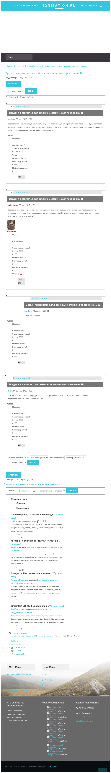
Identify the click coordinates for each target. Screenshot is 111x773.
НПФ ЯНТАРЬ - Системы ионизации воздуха (25, 767)
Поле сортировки (56, 458)
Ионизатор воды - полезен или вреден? (33, 514)
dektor (14, 521)
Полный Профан (19, 580)
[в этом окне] (57, 606)
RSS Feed (17, 651)
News (15, 641)
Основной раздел (33, 66)
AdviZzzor (15, 609)
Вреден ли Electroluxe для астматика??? (33, 573)
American (27, 78)
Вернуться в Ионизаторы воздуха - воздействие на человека (33, 484)
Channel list (18, 654)
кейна (13, 547)
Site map (17, 644)
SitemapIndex (19, 647)
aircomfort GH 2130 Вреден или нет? (31, 606)
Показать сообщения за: (19, 458)
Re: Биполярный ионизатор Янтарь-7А (55, 709)
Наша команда (17, 636)
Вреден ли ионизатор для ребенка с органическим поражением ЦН (44, 73)
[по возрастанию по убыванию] (23, 462)
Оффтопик (32, 521)
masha (11, 119)
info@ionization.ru (84, 721)
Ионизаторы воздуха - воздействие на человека (65, 66)
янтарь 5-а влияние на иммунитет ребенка (34, 541)
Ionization (12, 205)
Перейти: (12, 491)
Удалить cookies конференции (39, 636)
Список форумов (14, 66)
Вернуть (53, 767)
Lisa (20, 78)
